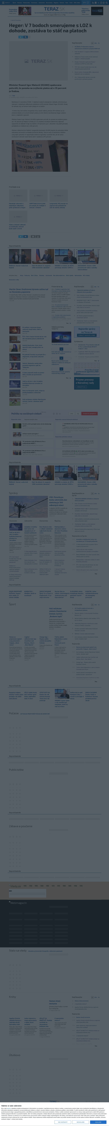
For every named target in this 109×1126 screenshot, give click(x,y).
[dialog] (54, 1114)
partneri (9, 1108)
